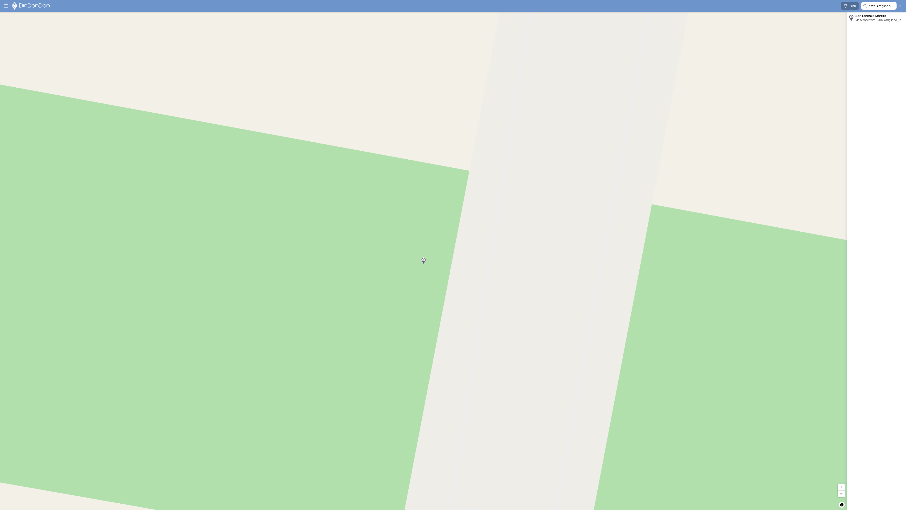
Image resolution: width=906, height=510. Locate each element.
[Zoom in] (841, 487)
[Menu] (6, 6)
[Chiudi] (900, 6)
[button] (423, 260)
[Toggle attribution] (842, 505)
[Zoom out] (841, 493)
